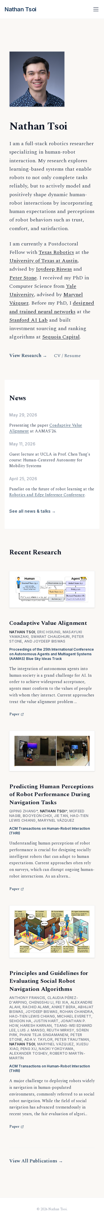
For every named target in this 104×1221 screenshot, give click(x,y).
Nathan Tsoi (20, 9)
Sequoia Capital (61, 337)
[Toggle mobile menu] (95, 9)
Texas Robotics (56, 252)
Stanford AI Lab (28, 320)
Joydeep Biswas (54, 269)
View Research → (28, 355)
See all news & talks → (32, 511)
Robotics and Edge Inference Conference (47, 495)
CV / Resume (67, 355)
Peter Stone (23, 278)
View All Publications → (36, 1161)
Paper (14, 714)
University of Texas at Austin (43, 261)
